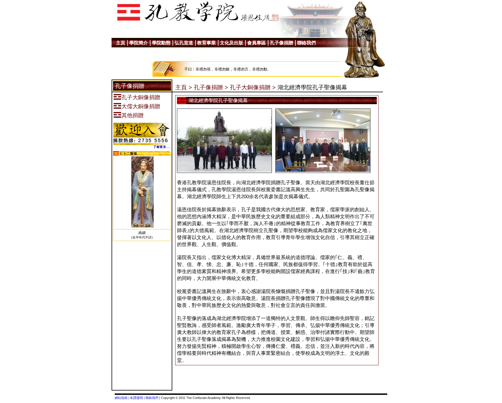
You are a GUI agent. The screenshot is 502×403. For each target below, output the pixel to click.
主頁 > (183, 87)
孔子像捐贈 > (211, 87)
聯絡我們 (152, 398)
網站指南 (121, 398)
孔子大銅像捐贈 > (253, 87)
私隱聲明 (136, 398)
